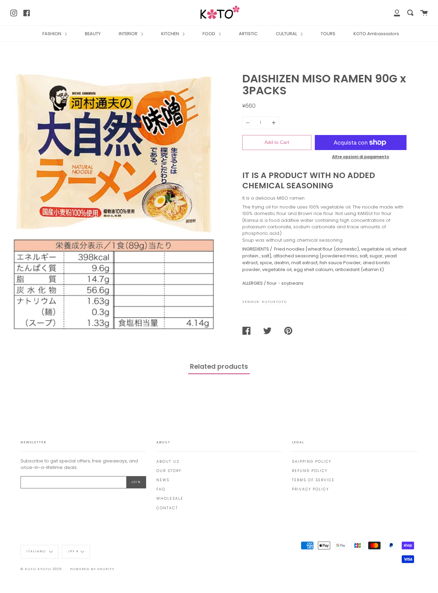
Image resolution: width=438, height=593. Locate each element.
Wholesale (169, 498)
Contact (167, 508)
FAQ (160, 489)
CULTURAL (287, 33)
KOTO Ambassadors (376, 33)
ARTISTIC (248, 33)
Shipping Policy (311, 461)
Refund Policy (309, 470)
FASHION (52, 33)
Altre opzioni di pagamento (360, 157)
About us (167, 461)
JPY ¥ (73, 551)
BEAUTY (93, 33)
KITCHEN (170, 33)
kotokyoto (274, 301)
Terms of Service (313, 480)
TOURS (328, 33)
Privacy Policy (310, 489)
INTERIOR (129, 33)
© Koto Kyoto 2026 (41, 569)
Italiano (36, 551)
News (162, 480)
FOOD (209, 33)
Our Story (168, 470)
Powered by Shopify (92, 569)
